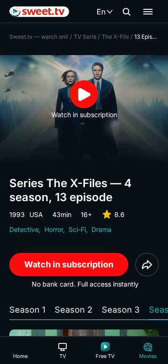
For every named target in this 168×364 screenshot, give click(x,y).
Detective (24, 229)
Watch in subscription (68, 264)
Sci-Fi (77, 229)
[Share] (147, 264)
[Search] (126, 11)
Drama (101, 229)
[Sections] (148, 11)
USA (36, 214)
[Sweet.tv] (39, 11)
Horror (53, 229)
